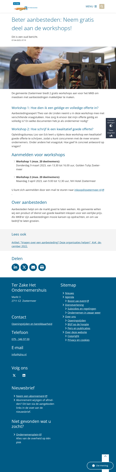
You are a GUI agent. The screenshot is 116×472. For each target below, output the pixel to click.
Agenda (69, 297)
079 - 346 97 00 (20, 339)
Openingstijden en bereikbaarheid (32, 324)
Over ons (70, 316)
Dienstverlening (74, 305)
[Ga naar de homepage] (25, 6)
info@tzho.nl (19, 354)
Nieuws (69, 293)
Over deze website (76, 332)
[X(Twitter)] (14, 375)
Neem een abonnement (30, 396)
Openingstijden (77, 320)
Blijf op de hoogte (78, 324)
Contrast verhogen (111, 121)
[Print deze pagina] (42, 267)
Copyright (73, 336)
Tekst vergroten (111, 131)
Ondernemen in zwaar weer (84, 312)
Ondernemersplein (27, 434)
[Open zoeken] (101, 6)
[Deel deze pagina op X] (24, 267)
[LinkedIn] (23, 375)
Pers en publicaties (79, 328)
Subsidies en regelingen (82, 308)
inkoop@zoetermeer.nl (87, 190)
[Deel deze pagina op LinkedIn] (15, 267)
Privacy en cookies (79, 340)
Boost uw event (77, 301)
